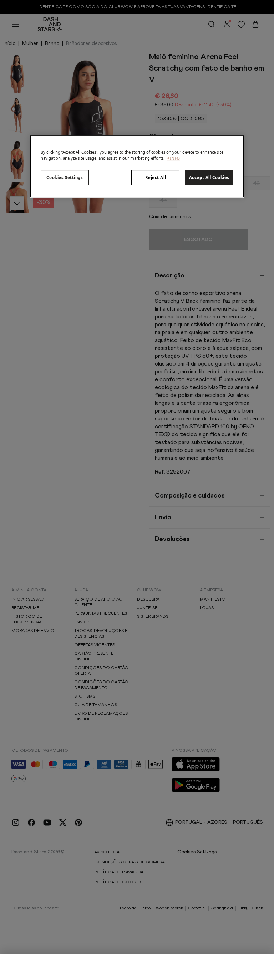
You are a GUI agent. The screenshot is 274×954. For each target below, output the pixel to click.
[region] (137, 166)
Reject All (155, 177)
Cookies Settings (64, 177)
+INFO (173, 158)
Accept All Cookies (209, 177)
